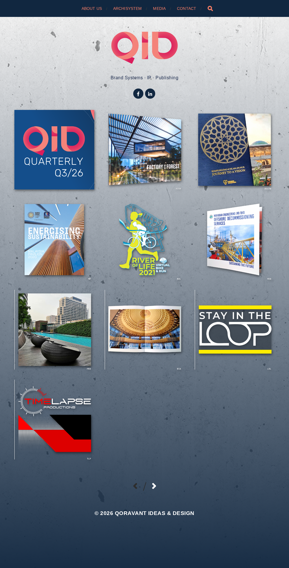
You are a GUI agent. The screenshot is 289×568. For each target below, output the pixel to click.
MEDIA (159, 8)
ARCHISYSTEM (127, 8)
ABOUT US (92, 8)
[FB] (138, 94)
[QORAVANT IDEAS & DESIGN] (145, 47)
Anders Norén (154, 527)
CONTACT (186, 8)
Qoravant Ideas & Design (154, 513)
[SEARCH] (210, 8)
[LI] (150, 94)
